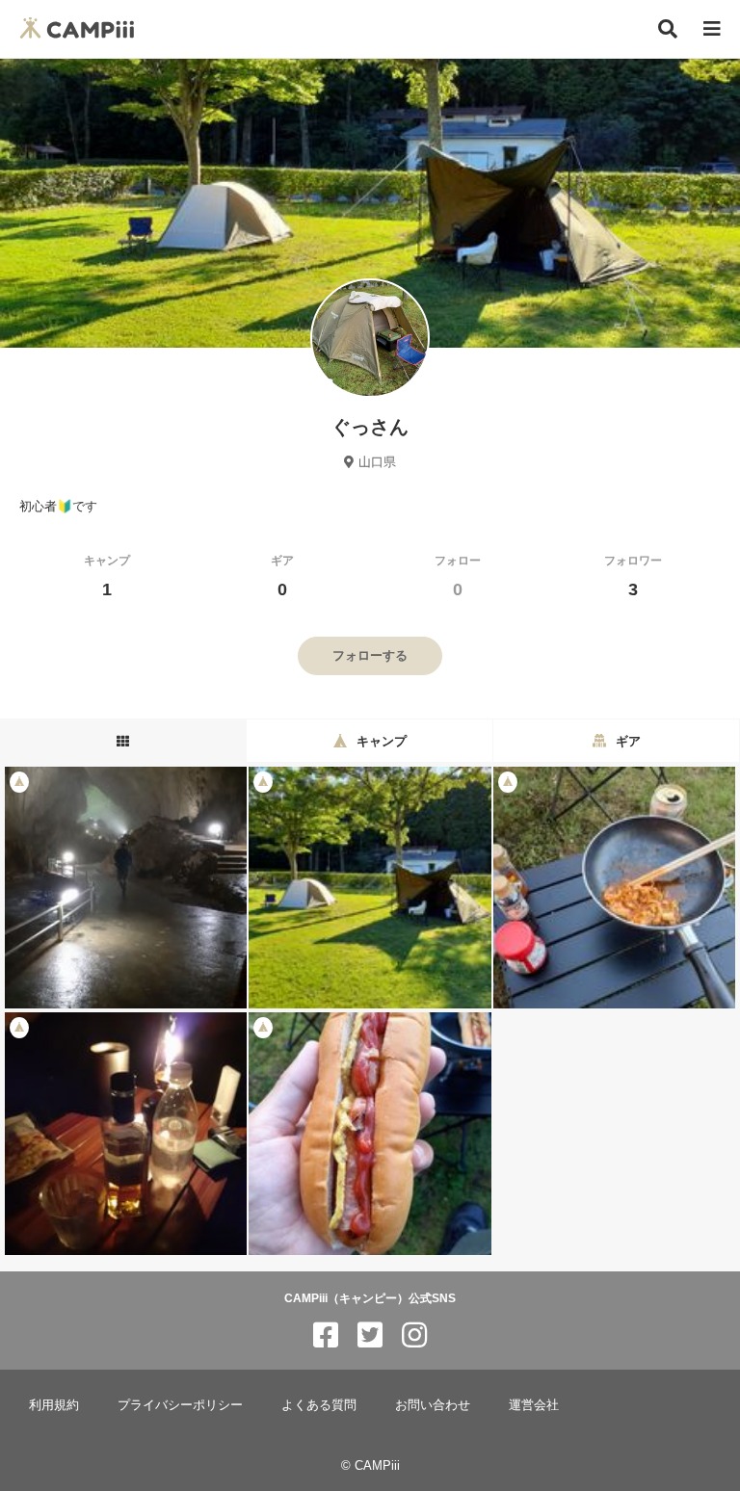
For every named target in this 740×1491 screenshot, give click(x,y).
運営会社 (534, 1405)
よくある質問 (319, 1405)
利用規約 (54, 1405)
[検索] (668, 29)
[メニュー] (712, 29)
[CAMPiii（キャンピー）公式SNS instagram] (414, 1335)
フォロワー (633, 576)
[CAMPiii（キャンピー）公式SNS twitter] (370, 1335)
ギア (282, 576)
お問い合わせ (432, 1405)
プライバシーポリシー (180, 1405)
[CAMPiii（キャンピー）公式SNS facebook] (325, 1335)
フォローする (370, 655)
